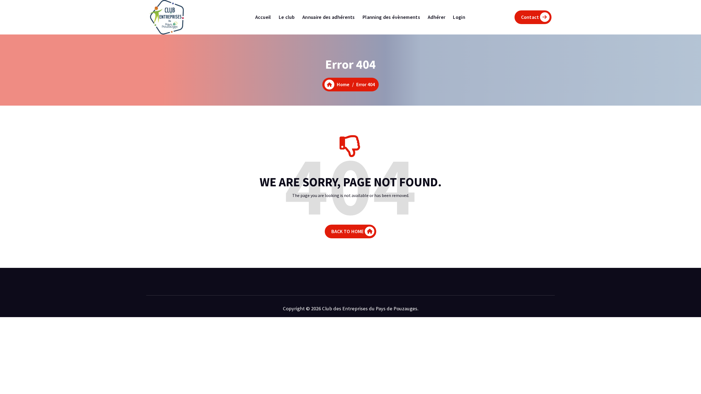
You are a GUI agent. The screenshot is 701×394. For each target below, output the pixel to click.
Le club (287, 17)
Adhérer (436, 17)
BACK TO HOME (347, 231)
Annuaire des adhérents (328, 17)
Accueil (263, 17)
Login (459, 17)
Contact (530, 17)
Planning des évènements (391, 17)
